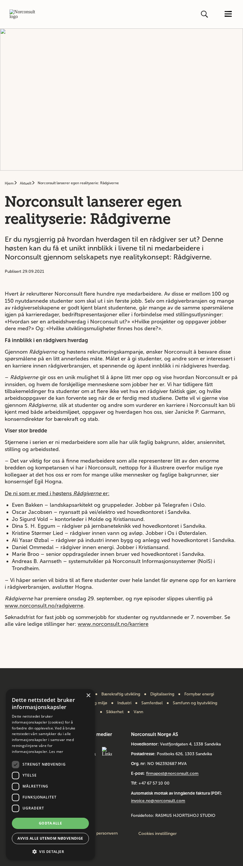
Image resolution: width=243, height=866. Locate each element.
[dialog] (50, 774)
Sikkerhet (115, 712)
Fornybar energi (199, 694)
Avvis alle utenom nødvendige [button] (50, 838)
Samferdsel (152, 703)
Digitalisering (162, 694)
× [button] (88, 695)
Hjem (10, 183)
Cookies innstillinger (157, 833)
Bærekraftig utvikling (120, 694)
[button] (50, 851)
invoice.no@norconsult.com (158, 800)
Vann (138, 712)
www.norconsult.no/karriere (113, 624)
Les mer (56, 751)
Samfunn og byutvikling (195, 703)
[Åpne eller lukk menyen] (228, 14)
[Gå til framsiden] (24, 14)
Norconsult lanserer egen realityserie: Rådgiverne (78, 183)
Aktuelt (26, 183)
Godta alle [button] (50, 823)
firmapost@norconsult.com (172, 773)
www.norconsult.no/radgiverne (44, 605)
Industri (124, 703)
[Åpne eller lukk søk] (205, 14)
